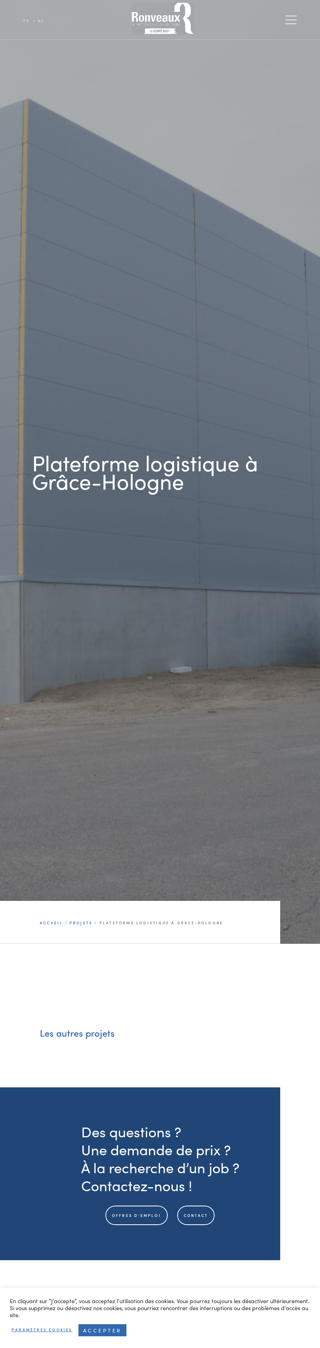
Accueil (52, 922)
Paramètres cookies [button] (42, 1329)
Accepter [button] (102, 1330)
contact (196, 1215)
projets (80, 922)
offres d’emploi (136, 1215)
